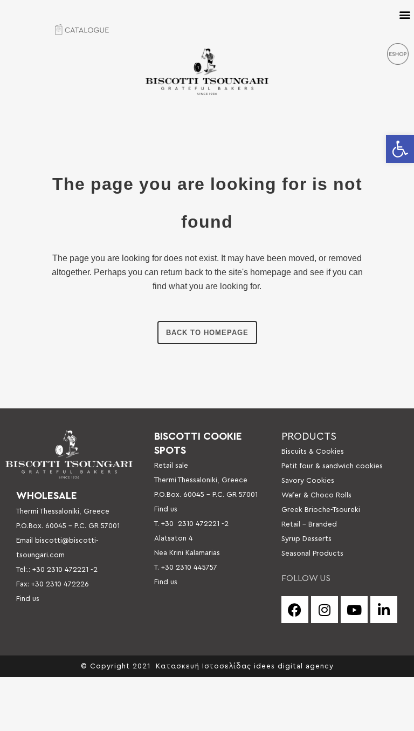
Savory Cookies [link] (307, 480)
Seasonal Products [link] (312, 553)
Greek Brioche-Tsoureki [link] (320, 510)
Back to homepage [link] (207, 333)
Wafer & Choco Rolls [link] (316, 495)
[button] (404, 14)
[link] (400, 149)
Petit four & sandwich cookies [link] (332, 466)
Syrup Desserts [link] (306, 539)
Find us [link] (27, 599)
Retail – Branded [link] (309, 524)
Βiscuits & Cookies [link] (312, 451)
